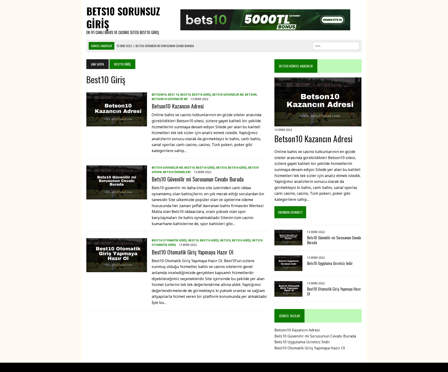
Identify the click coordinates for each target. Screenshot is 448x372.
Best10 (185, 95)
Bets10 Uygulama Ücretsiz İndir (330, 263)
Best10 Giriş (201, 95)
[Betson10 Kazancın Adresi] (116, 123)
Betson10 (159, 95)
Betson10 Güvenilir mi (170, 99)
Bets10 (221, 168)
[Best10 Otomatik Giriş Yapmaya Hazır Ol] (116, 269)
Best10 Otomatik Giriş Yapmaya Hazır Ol (192, 252)
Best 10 (173, 95)
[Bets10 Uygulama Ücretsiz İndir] (288, 267)
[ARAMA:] (336, 45)
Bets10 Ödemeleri (177, 172)
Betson (251, 95)
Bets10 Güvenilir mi (228, 95)
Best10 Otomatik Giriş (169, 240)
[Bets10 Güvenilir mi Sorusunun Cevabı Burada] (116, 196)
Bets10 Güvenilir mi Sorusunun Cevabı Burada (198, 179)
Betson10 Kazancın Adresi (178, 106)
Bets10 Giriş (237, 168)
